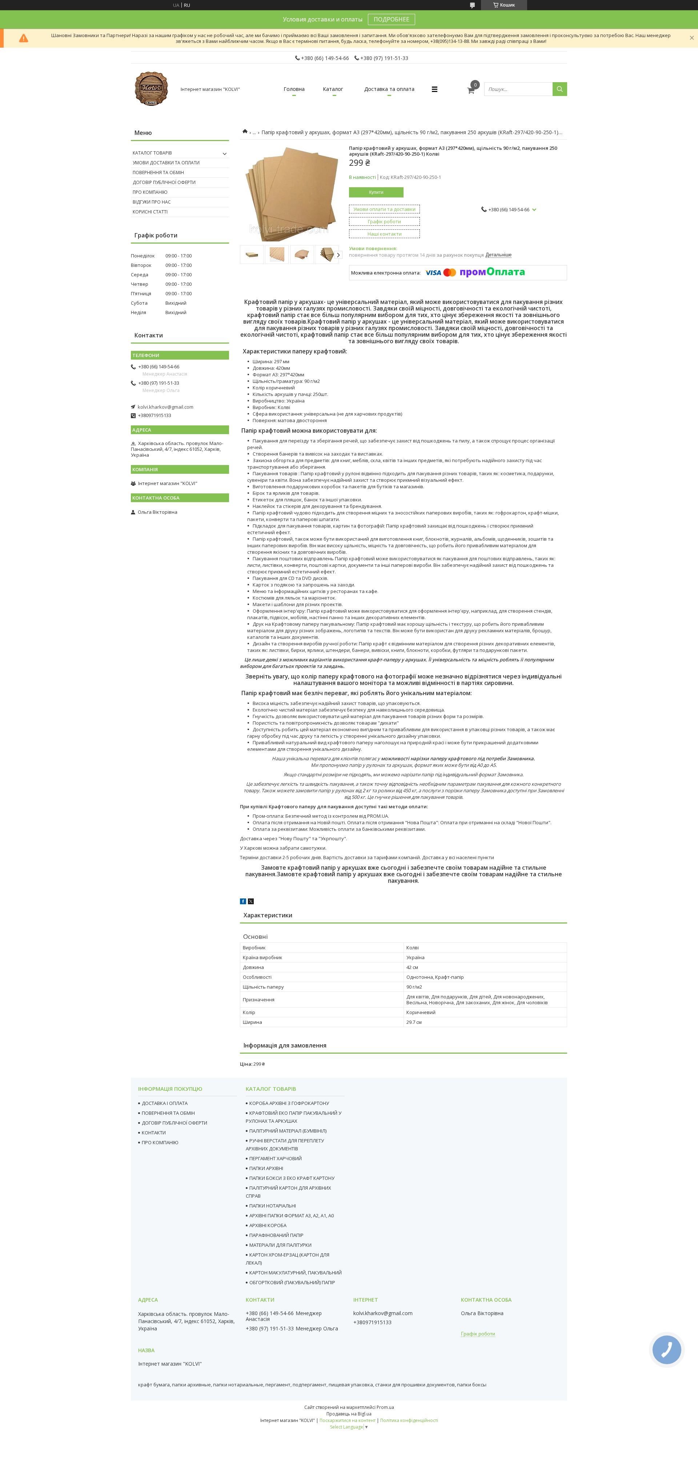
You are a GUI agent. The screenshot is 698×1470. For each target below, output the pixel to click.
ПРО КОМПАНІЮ (160, 1142)
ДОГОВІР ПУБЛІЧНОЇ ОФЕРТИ (174, 1122)
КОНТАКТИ (154, 1132)
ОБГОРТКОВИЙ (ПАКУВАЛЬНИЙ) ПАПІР (292, 1282)
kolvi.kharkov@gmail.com (165, 407)
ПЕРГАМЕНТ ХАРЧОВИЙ (275, 1158)
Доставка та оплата (389, 88)
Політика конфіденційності (409, 1420)
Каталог (333, 88)
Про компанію (150, 192)
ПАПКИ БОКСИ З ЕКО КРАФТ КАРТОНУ (291, 1178)
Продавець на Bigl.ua (349, 1414)
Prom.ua (385, 1407)
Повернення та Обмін (158, 172)
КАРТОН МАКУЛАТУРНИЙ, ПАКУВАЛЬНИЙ (295, 1272)
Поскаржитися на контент (348, 1420)
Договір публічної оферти (164, 182)
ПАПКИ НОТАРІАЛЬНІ (272, 1205)
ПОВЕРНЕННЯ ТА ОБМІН (168, 1113)
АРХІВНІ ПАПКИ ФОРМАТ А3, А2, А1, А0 (291, 1215)
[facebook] (243, 902)
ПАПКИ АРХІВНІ (266, 1168)
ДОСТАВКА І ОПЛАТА (165, 1103)
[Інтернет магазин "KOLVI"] (152, 89)
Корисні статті (150, 212)
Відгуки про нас (152, 202)
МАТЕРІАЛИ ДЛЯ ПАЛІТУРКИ (280, 1245)
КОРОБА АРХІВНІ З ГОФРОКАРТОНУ (289, 1103)
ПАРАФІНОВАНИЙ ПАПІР (276, 1235)
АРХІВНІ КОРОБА (267, 1225)
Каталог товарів (152, 153)
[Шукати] (560, 89)
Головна (294, 88)
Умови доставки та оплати (166, 163)
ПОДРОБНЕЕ (391, 19)
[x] (251, 902)
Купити (376, 192)
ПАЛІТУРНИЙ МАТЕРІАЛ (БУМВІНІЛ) (287, 1130)
